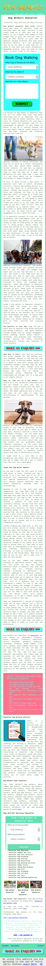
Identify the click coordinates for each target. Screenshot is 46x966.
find (11, 784)
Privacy (41, 945)
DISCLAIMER (40, 14)
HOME (16, 14)
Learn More (30, 964)
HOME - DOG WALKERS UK (23, 935)
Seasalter (35, 635)
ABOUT (26, 14)
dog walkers (38, 265)
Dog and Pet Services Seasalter (18, 813)
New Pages (15, 945)
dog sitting (32, 764)
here (19, 809)
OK (41, 964)
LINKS (21, 14)
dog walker (16, 304)
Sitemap (5, 945)
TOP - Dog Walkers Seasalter (15, 917)
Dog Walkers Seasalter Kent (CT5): (19, 26)
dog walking (26, 186)
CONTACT (32, 14)
